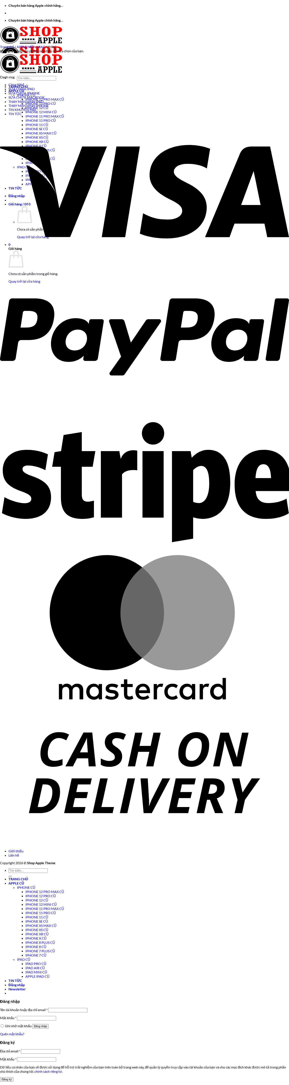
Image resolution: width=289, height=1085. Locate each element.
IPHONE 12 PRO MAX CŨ (44, 99)
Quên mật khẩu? (12, 1034)
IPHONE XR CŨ (37, 934)
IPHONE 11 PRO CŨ (40, 913)
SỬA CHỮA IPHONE (24, 93)
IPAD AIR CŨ (35, 968)
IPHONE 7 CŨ (35, 955)
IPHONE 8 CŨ (35, 947)
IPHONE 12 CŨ (36, 108)
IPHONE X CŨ (36, 938)
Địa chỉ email (10, 1051)
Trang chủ (7, 47)
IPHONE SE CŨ (36, 921)
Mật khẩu (8, 1018)
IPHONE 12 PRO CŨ (40, 896)
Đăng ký (7, 1079)
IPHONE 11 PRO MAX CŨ (44, 116)
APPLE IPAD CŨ (37, 976)
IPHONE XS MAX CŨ (40, 925)
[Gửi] (10, 876)
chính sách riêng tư (48, 1071)
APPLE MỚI (26, 47)
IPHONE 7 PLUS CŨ (40, 951)
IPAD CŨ (23, 959)
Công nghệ (16, 85)
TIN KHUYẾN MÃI (22, 110)
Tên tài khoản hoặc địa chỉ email (24, 1010)
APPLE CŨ (16, 883)
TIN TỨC (15, 114)
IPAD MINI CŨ (36, 972)
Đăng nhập (40, 1026)
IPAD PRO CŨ (35, 964)
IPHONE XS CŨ (36, 930)
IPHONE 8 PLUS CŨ (40, 942)
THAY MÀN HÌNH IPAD (26, 102)
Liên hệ (13, 855)
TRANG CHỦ (18, 879)
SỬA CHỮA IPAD (21, 89)
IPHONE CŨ (26, 887)
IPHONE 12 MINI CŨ (41, 112)
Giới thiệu (15, 851)
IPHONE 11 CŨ (36, 917)
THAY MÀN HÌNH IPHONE (28, 106)
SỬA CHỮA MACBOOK (26, 97)
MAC (41, 47)
